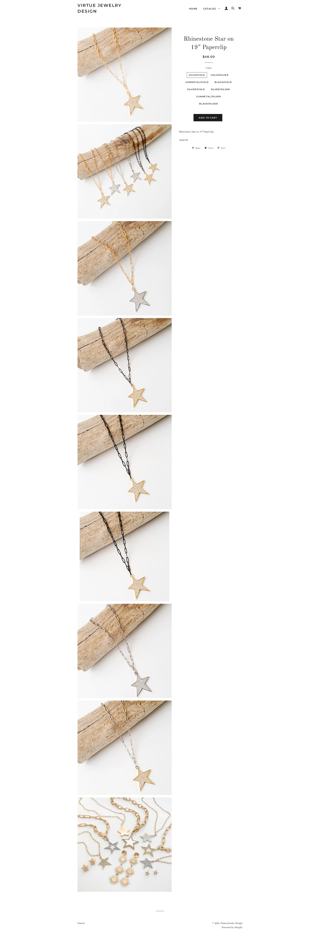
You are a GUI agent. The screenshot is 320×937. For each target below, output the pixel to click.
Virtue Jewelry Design (100, 8)
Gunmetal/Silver (208, 96)
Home (193, 8)
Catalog (210, 8)
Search (81, 923)
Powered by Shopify (232, 927)
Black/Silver (208, 103)
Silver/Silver (220, 89)
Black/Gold (223, 82)
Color (209, 67)
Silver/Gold (196, 89)
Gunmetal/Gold (197, 82)
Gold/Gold (197, 75)
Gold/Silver (219, 75)
